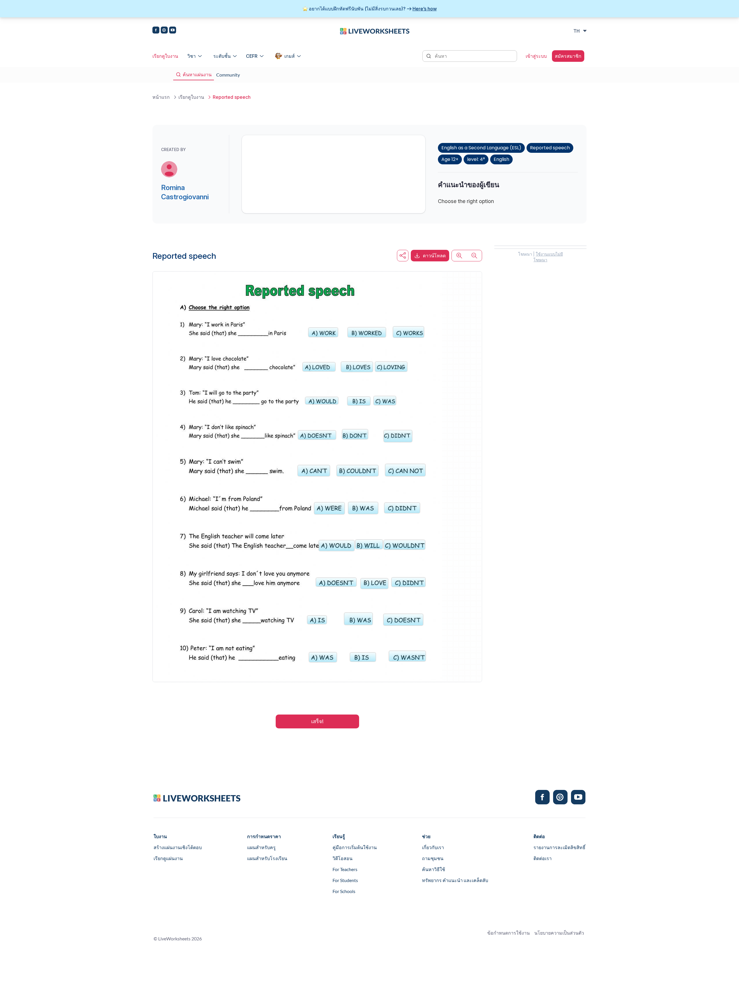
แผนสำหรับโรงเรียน (267, 858)
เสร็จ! (317, 721)
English (501, 159)
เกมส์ (289, 56)
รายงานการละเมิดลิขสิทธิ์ (559, 847)
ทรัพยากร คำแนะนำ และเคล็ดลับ (455, 880)
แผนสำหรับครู (261, 847)
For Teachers (345, 869)
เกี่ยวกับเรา (433, 847)
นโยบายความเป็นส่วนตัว (559, 932)
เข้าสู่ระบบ (536, 56)
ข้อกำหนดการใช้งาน (508, 932)
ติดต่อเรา (542, 858)
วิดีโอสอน (342, 858)
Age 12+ (449, 159)
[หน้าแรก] (374, 31)
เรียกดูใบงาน (165, 56)
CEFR (251, 56)
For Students (345, 880)
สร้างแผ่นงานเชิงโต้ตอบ (178, 847)
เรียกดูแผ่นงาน (168, 858)
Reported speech (550, 147)
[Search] (429, 55)
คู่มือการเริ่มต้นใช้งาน (355, 847)
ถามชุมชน (432, 858)
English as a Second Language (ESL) (481, 147)
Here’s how (425, 9)
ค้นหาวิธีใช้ (433, 869)
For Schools (344, 891)
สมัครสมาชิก (568, 56)
